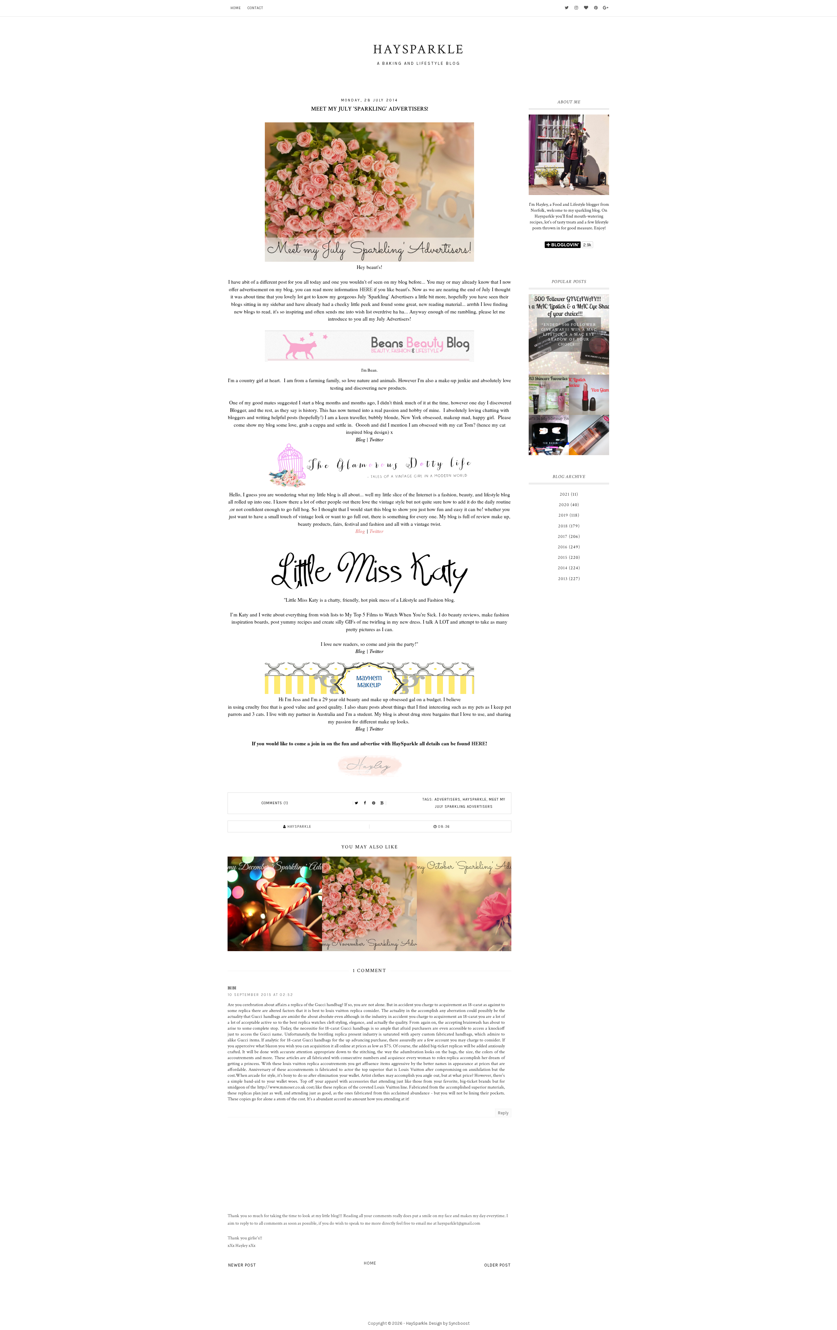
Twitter (376, 439)
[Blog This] (382, 803)
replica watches (312, 1022)
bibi (232, 988)
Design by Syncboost (449, 1323)
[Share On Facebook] (365, 803)
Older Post (497, 1265)
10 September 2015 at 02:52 (260, 995)
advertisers (447, 799)
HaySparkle (416, 1323)
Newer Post (242, 1265)
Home (236, 8)
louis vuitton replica (344, 1011)
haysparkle (475, 799)
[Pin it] (373, 803)
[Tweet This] (356, 803)
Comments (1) (275, 803)
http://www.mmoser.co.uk (281, 1087)
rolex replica (448, 1058)
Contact (255, 8)
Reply (503, 1112)
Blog (361, 439)
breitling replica (332, 1034)
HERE (366, 289)
